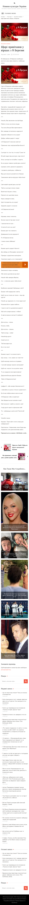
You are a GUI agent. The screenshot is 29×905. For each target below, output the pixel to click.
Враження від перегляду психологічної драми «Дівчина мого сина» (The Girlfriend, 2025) (14, 595)
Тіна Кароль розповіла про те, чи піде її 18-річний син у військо (14, 796)
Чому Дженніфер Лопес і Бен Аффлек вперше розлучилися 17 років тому (14, 655)
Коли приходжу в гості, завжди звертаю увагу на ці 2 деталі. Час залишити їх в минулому (14, 701)
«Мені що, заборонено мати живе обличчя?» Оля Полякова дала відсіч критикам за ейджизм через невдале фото (13, 779)
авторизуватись (6, 670)
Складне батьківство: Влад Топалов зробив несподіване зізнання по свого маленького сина (14, 554)
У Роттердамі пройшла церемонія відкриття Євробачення (14, 615)
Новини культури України (14, 6)
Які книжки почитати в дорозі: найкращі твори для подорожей (14, 818)
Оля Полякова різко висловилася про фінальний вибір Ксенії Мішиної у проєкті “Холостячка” (14, 527)
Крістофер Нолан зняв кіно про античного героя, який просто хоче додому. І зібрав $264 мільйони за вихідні (15, 761)
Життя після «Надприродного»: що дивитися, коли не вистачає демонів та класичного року (14, 770)
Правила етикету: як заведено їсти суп (14, 714)
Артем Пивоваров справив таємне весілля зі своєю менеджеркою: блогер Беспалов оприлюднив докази (14, 789)
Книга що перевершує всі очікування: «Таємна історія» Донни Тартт (13, 709)
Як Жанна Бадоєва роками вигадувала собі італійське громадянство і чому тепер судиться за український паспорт (14, 811)
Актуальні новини (5, 43)
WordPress (14, 902)
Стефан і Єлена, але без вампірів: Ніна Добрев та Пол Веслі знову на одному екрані (14, 839)
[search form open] (14, 3)
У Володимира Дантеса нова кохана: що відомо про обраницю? (14, 747)
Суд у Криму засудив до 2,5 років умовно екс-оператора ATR (14, 487)
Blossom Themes (14, 900)
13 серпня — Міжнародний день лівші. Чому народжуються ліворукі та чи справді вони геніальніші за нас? (14, 740)
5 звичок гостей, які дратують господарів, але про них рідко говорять (15, 754)
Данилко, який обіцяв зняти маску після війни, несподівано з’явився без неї (14, 825)
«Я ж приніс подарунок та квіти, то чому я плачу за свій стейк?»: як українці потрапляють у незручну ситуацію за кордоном (14, 730)
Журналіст (4, 54)
